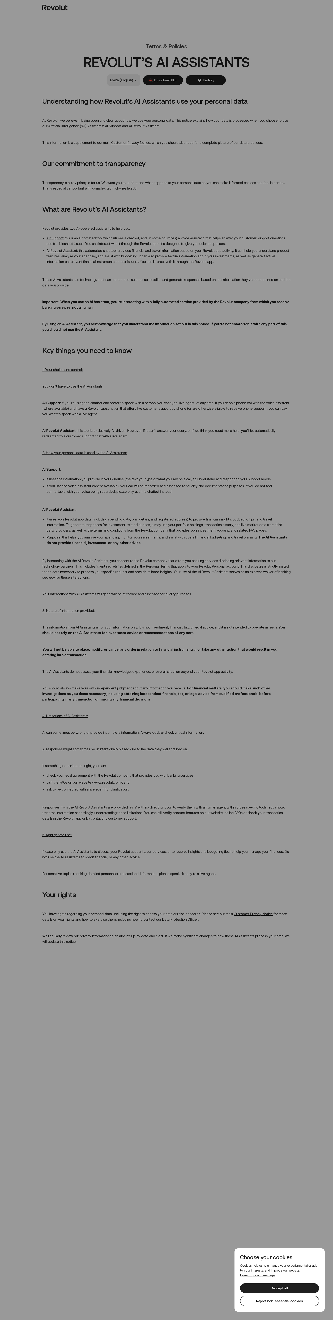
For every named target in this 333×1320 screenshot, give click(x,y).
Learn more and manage (257, 1275)
